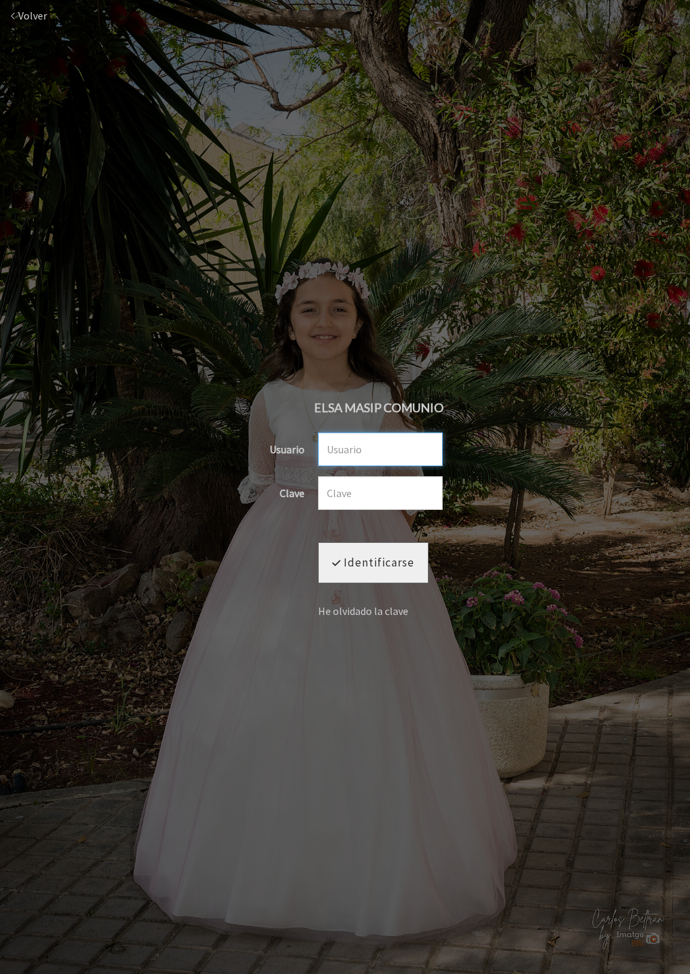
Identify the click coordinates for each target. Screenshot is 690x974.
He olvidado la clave (363, 611)
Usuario (287, 450)
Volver (31, 15)
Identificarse (377, 562)
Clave (292, 494)
